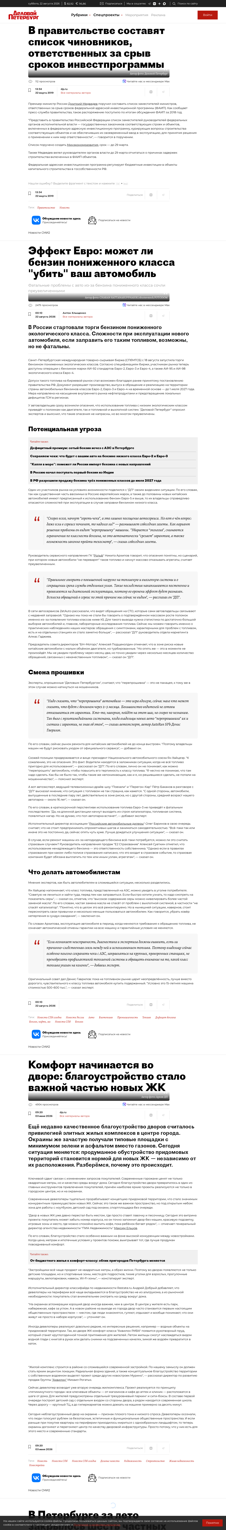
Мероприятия (136, 15)
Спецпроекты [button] (107, 15)
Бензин (79, 1022)
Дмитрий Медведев (83, 103)
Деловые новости (110, 1461)
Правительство (46, 208)
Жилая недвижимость (181, 1461)
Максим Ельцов (125, 1228)
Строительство (155, 1461)
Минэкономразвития (82, 145)
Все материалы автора (76, 92)
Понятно (212, 1523)
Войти (207, 15)
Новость (65, 208)
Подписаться (113, 3)
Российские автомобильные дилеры (116, 823)
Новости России (75, 1017)
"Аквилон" (59, 1379)
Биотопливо (106, 1017)
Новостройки (36, 1465)
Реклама (158, 15)
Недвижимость (133, 1461)
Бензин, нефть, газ (39, 1022)
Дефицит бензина (165, 1017)
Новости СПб (63, 1022)
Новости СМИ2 (39, 232)
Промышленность (127, 1017)
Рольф (98, 555)
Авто (91, 1017)
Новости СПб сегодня (49, 1017)
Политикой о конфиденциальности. (97, 1524)
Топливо (146, 1017)
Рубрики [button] (80, 15)
